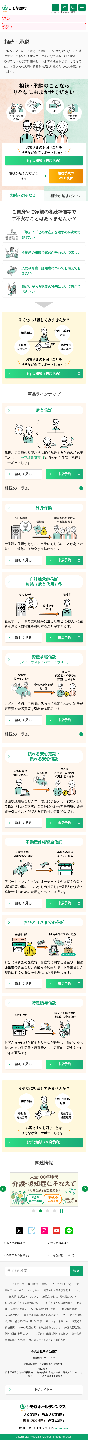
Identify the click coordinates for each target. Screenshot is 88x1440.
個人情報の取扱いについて (23, 1296)
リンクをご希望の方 (57, 1321)
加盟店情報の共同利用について (59, 1296)
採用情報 (33, 1284)
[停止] (61, 1211)
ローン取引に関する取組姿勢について (40, 1327)
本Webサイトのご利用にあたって (60, 1284)
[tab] (23, 195)
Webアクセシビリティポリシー (22, 1290)
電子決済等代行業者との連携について (44, 1315)
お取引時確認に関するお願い (52, 1333)
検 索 (76, 1270)
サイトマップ (16, 1284)
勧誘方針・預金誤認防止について (62, 1290)
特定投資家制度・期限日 (44, 1309)
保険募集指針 (12, 1315)
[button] (73, 12)
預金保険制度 (69, 1309)
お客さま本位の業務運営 (59, 1302)
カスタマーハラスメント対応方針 (47, 1339)
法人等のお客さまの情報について (23, 1302)
